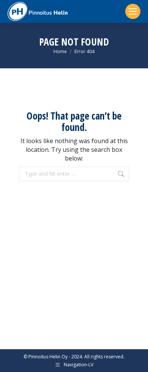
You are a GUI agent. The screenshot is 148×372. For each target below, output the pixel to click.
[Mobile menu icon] (132, 11)
